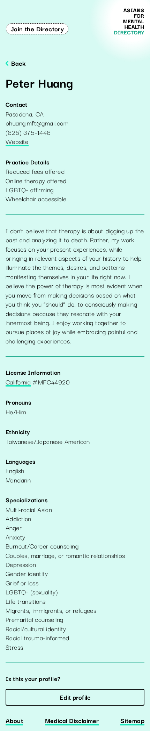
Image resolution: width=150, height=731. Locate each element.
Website (17, 142)
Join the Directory (37, 28)
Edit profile (75, 697)
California (18, 382)
